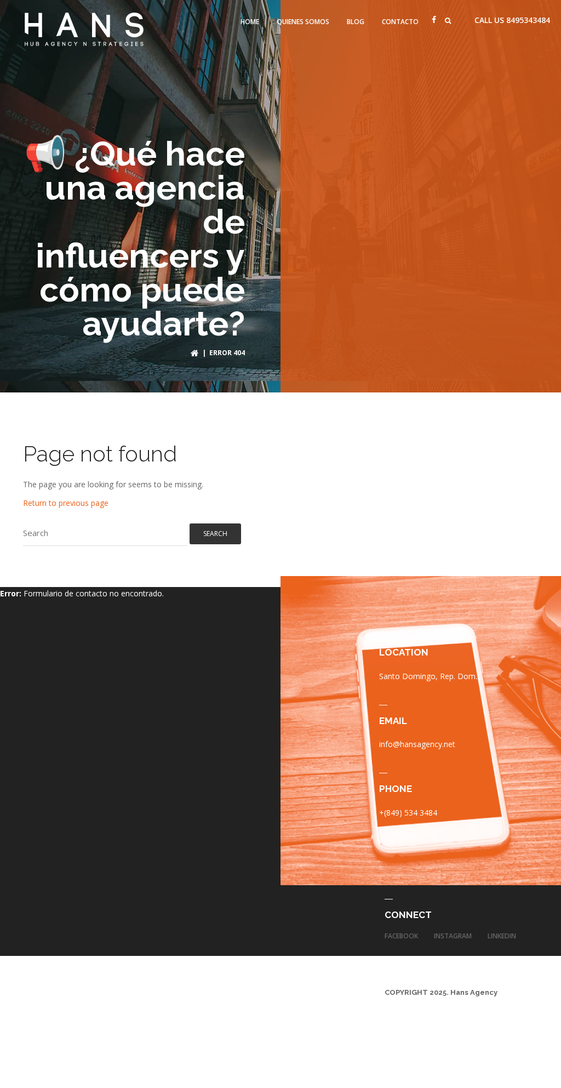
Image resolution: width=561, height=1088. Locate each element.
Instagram (453, 936)
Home (250, 21)
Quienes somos (303, 21)
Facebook (401, 936)
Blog (355, 21)
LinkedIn (502, 936)
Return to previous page (65, 503)
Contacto (400, 21)
